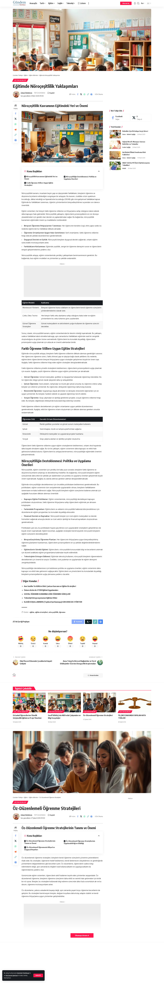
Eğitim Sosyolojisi (56, 711)
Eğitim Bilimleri (20, 80)
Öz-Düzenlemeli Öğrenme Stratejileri (98, 715)
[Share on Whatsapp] (84, 94)
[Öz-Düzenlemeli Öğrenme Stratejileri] (99, 702)
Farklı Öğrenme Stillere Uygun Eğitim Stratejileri (38, 184)
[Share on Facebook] (77, 94)
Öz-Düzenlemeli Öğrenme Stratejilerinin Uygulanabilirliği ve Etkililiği (79, 842)
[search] (138, 3)
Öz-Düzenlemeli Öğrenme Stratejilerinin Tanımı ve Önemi (39, 842)
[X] (141, 118)
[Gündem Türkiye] (19, 3)
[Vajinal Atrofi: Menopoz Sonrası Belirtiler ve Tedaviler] (115, 145)
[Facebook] (120, 118)
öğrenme (62, 612)
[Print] (91, 94)
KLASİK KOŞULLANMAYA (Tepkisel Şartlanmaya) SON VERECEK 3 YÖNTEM (53, 602)
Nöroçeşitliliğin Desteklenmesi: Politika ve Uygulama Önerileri (80, 178)
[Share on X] (81, 94)
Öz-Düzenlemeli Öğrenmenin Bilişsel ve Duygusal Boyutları (39, 848)
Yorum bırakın (94, 675)
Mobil (124, 168)
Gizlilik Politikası (23, 973)
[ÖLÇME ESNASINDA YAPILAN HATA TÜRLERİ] (134, 702)
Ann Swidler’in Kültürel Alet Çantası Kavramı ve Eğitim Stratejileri (50, 586)
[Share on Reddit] (15, 129)
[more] (88, 3)
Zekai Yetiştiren (26, 93)
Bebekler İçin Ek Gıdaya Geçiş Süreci (135, 131)
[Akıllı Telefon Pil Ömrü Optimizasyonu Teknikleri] (115, 166)
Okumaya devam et (82, 935)
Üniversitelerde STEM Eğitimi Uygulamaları (41, 590)
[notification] (135, 3)
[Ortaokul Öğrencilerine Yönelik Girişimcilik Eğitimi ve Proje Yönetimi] (29, 702)
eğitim (32, 612)
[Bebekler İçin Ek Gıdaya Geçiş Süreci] (115, 134)
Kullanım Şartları (12, 975)
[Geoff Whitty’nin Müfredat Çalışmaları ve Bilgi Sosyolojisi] (64, 702)
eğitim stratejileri (41, 612)
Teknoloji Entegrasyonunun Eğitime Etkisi (40, 598)
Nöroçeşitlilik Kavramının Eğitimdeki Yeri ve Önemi (40, 178)
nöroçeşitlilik (53, 612)
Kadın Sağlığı (126, 147)
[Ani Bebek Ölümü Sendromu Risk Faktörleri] (115, 155)
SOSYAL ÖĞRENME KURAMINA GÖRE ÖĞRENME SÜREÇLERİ (47, 594)
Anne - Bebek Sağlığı (128, 134)
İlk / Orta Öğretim (21, 711)
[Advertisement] (62, 281)
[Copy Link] (88, 94)
